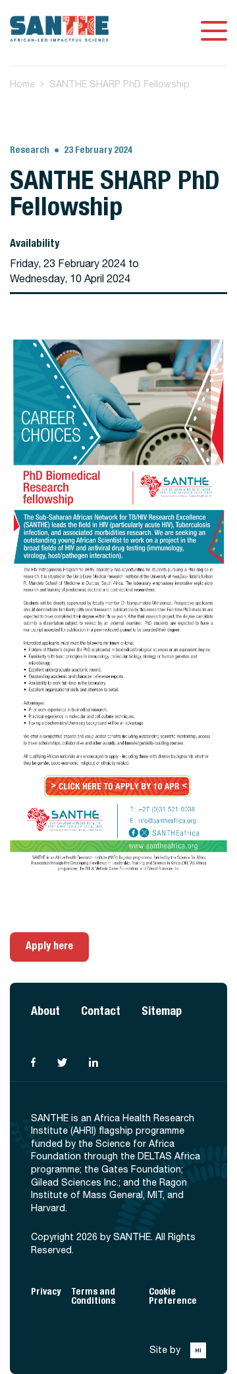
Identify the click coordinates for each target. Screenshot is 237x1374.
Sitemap (162, 1011)
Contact (100, 1011)
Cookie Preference (173, 1296)
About (45, 1011)
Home (22, 84)
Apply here (49, 945)
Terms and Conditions (93, 1296)
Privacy (46, 1292)
